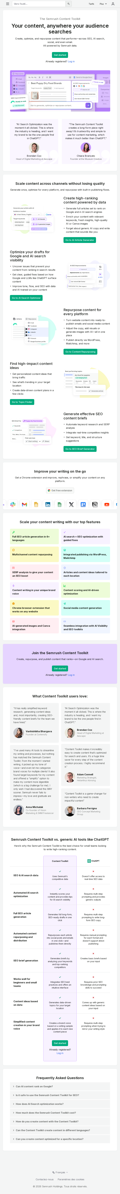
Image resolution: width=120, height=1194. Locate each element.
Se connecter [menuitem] (113, 3)
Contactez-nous (45, 1179)
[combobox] (39, 4)
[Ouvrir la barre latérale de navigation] (8, 4)
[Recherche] (69, 4)
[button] (32, 1086)
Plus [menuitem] (102, 4)
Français (60, 1172)
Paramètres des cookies (71, 1179)
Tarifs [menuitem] (91, 4)
